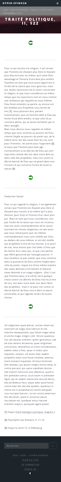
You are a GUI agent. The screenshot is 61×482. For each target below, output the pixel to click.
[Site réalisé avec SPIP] (30, 474)
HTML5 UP (30, 469)
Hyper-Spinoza (15, 3)
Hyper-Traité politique (19, 10)
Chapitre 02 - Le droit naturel (41, 10)
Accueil (6, 10)
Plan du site (30, 460)
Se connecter (30, 464)
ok (53, 446)
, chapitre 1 (35, 412)
